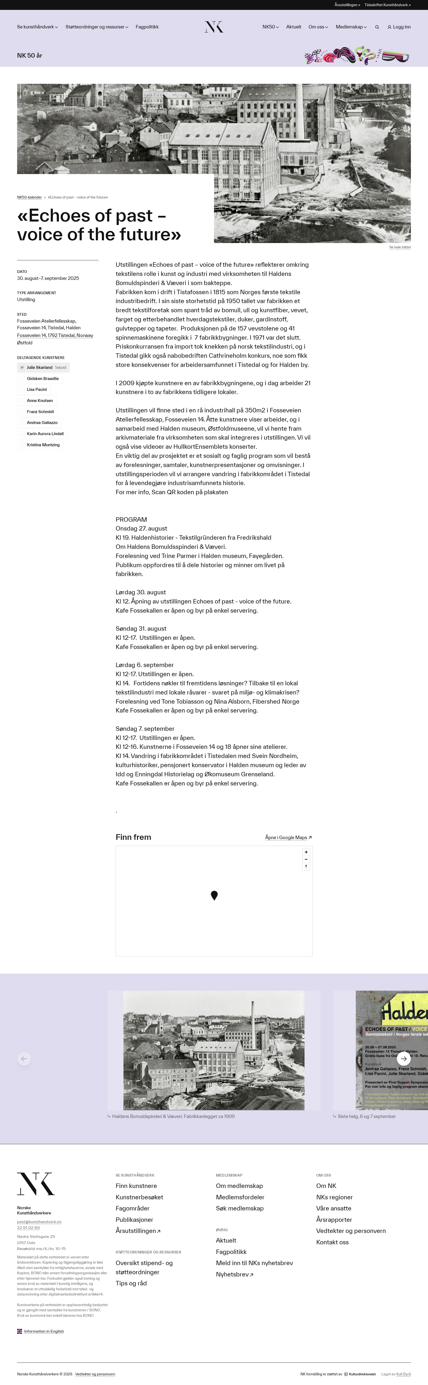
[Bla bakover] (24, 1058)
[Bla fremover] (404, 1058)
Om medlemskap (239, 1185)
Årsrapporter (334, 1219)
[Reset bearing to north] (306, 866)
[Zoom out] (306, 859)
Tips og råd (131, 1283)
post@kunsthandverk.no (39, 1221)
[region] (214, 901)
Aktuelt (293, 26)
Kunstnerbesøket (139, 1197)
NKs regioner (334, 1197)
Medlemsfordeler (240, 1197)
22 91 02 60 (28, 1227)
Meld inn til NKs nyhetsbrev (254, 1262)
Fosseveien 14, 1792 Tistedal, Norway (55, 335)
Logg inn (402, 26)
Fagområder (133, 1208)
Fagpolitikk (147, 26)
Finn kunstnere (136, 1185)
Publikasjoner (134, 1219)
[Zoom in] (306, 852)
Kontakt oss (332, 1242)
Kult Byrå (403, 1374)
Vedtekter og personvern (351, 1230)
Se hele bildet (400, 247)
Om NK (326, 1185)
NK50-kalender (29, 197)
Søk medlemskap (240, 1208)
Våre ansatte (333, 1208)
